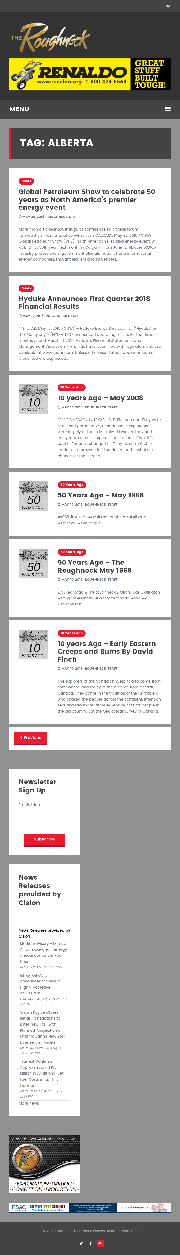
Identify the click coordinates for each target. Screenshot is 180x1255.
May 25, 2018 (33, 217)
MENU (19, 109)
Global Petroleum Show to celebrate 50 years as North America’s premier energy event (87, 200)
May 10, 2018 (71, 579)
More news (29, 1103)
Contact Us (128, 1231)
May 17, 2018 (33, 316)
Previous (31, 738)
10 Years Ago (71, 387)
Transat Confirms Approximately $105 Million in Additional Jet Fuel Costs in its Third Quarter (42, 1073)
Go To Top (100, 1243)
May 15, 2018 (71, 407)
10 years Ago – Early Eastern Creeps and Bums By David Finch (107, 652)
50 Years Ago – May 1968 (101, 495)
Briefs (26, 181)
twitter (81, 1243)
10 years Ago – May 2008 (100, 398)
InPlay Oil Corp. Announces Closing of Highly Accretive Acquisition (40, 984)
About (111, 1231)
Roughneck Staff (62, 217)
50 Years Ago (71, 484)
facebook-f (90, 1243)
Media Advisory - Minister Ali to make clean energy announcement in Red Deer (44, 953)
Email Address (32, 805)
